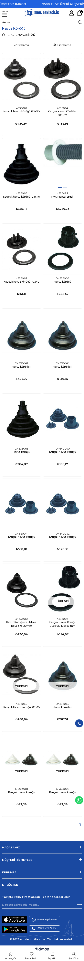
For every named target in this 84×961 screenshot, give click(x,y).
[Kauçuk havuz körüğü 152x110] (21, 79)
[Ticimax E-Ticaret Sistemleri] (42, 950)
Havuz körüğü (62, 281)
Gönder (79, 905)
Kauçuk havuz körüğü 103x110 (21, 196)
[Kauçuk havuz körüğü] (62, 419)
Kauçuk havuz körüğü (62, 451)
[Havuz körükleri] (21, 334)
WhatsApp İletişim (47, 919)
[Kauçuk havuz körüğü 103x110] (21, 164)
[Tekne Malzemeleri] (11, 35)
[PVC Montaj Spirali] (62, 164)
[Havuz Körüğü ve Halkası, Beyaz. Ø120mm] (21, 589)
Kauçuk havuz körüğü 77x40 (21, 281)
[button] (60, 187)
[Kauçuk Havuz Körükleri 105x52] (62, 79)
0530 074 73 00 (47, 928)
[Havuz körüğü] (62, 249)
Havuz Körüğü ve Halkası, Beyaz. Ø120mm (21, 624)
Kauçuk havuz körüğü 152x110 (21, 111)
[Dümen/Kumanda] (14, 35)
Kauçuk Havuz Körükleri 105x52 (62, 113)
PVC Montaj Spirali (62, 196)
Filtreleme (64, 45)
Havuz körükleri (21, 366)
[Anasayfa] (6, 35)
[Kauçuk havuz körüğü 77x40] (21, 249)
